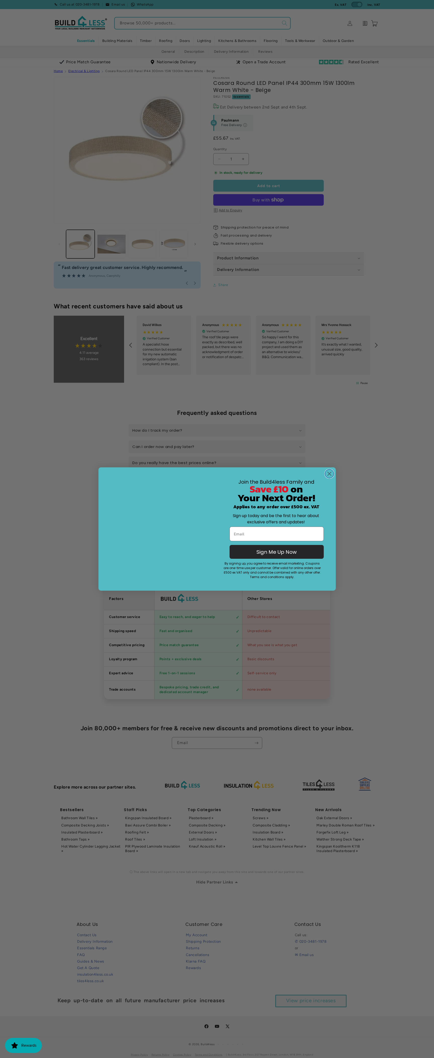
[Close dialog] (329, 467)
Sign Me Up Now (276, 551)
